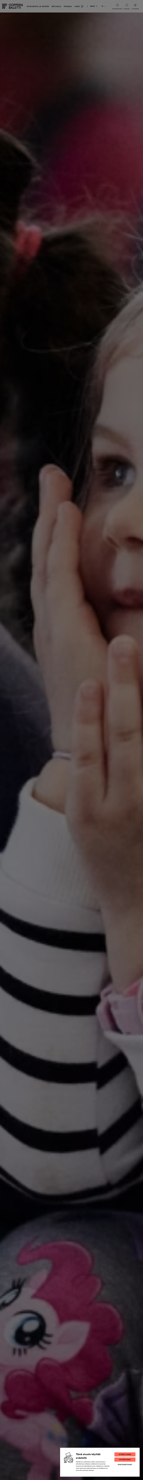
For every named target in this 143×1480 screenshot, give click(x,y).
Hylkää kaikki (125, 1459)
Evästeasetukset (125, 1464)
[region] (100, 1462)
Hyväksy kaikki (125, 1454)
